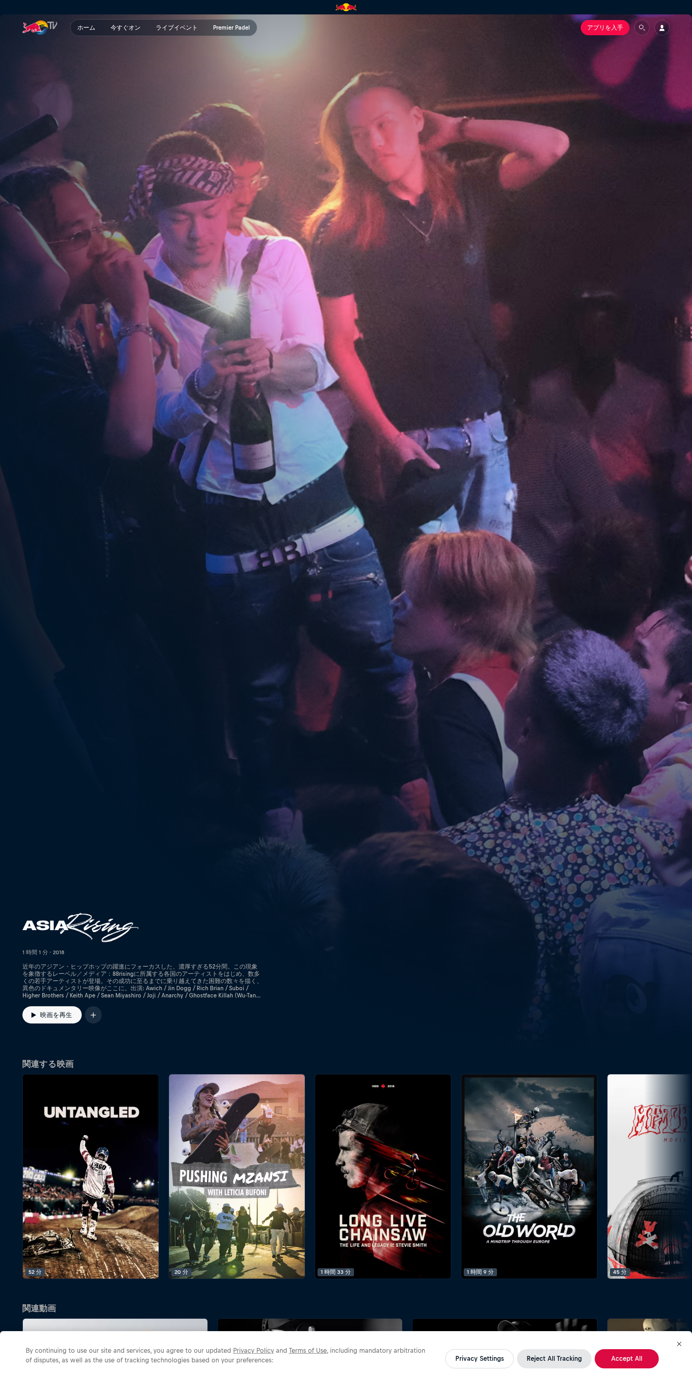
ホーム (86, 27)
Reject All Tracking (554, 1358)
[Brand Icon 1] (346, 7)
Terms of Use (308, 1350)
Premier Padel (231, 27)
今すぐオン (126, 27)
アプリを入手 (605, 27)
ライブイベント (177, 27)
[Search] (642, 27)
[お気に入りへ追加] (93, 1014)
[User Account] (662, 27)
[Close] (679, 1344)
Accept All (626, 1358)
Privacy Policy (253, 1350)
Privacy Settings (479, 1358)
